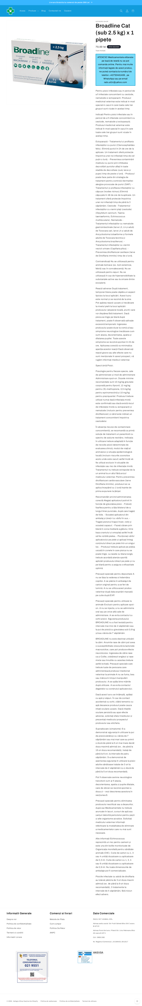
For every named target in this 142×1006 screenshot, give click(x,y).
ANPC (52, 933)
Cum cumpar (55, 924)
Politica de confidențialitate (70, 1001)
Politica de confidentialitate (19, 924)
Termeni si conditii (15, 933)
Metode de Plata (57, 919)
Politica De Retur (57, 928)
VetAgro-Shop (18, 1001)
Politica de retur (14, 928)
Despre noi (12, 919)
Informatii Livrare (14, 937)
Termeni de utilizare (89, 1001)
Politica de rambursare (49, 1001)
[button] (33, 11)
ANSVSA (98, 952)
